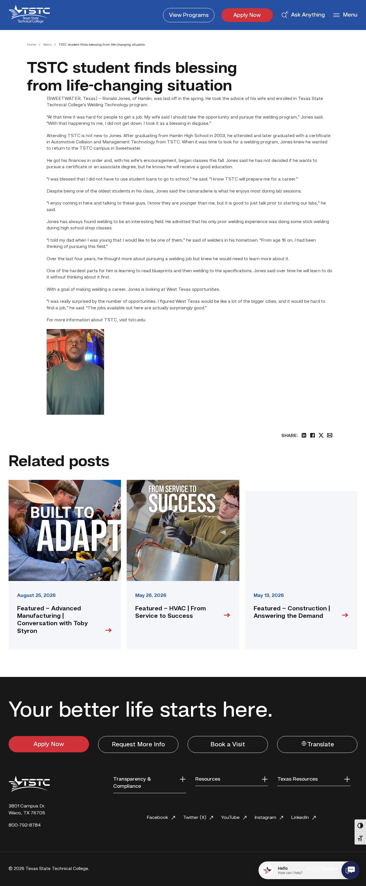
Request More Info (138, 744)
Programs (189, 15)
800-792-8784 (25, 825)
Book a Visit (227, 744)
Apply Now (247, 15)
